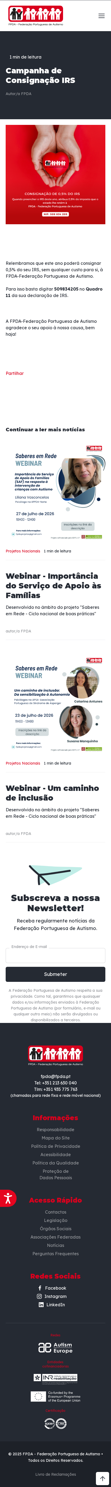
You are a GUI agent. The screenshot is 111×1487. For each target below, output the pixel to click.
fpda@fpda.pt (56, 1076)
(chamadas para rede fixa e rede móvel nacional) (56, 1095)
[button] (99, 15)
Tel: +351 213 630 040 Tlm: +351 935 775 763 (55, 1086)
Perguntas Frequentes (55, 1253)
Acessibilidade (55, 1154)
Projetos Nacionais (23, 551)
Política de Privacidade (55, 1146)
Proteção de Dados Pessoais (55, 1174)
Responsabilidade (55, 1129)
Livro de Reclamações (55, 1474)
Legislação (55, 1220)
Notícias (55, 1245)
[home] (34, 16)
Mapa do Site (55, 1138)
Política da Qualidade (55, 1163)
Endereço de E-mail (29, 946)
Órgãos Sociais (55, 1228)
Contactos (55, 1212)
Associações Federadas (55, 1237)
